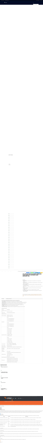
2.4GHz (27, 295)
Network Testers (10, 84)
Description (3, 298)
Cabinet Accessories (11, 58)
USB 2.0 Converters (11, 156)
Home (1, 271)
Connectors (10, 80)
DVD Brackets (10, 10)
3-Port (9, 171)
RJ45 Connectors (10, 69)
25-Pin (9, 211)
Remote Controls (10, 46)
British (9, 136)
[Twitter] (30, 272)
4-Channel (10, 114)
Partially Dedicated (10, 134)
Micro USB (10, 30)
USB (9, 64)
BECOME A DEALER (19, 396)
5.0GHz (29, 295)
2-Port (9, 170)
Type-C (9, 31)
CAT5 (9, 61)
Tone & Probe (10, 85)
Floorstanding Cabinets (11, 56)
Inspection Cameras (11, 48)
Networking (3, 271)
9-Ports (9, 200)
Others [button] (1, 437)
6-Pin (9, 207)
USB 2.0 (9, 167)
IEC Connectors (10, 149)
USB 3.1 (9, 178)
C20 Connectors (10, 148)
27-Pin (9, 212)
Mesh (9, 92)
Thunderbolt (10, 169)
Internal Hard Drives (11, 186)
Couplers (9, 79)
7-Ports (9, 198)
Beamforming (31, 295)
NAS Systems (10, 97)
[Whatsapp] (32, 272)
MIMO (39, 295)
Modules (9, 20)
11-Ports (9, 201)
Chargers (9, 122)
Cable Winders (10, 77)
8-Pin (9, 208)
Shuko (9, 151)
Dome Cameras (10, 106)
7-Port (9, 174)
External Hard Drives (11, 185)
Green (37, 295)
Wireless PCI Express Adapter (14, 271)
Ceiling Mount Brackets (11, 8)
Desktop (35, 295)
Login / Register (37, 0)
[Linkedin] (37, 272)
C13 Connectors (10, 146)
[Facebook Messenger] (39, 272)
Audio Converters (10, 24)
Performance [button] (1, 429)
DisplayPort (10, 35)
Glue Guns (10, 87)
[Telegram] (34, 272)
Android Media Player (11, 40)
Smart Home (10, 93)
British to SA (10, 150)
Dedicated (10, 133)
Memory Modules (10, 187)
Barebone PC (10, 96)
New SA (9, 140)
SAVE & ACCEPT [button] (1, 440)
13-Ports (9, 202)
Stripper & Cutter (10, 83)
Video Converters (10, 23)
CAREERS (32, 396)
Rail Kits (9, 118)
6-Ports (9, 197)
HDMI (9, 34)
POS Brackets (10, 11)
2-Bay (9, 189)
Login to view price (26, 278)
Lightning (9, 32)
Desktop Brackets (10, 5)
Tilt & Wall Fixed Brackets (11, 6)
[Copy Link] (41, 272)
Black (33, 295)
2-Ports (9, 195)
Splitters (9, 72)
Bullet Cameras (10, 105)
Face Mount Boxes (11, 19)
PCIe (40, 295)
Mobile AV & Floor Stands (11, 9)
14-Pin (9, 210)
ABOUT (15, 396)
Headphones (10, 28)
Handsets (10, 101)
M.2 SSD (9, 181)
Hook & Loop (10, 75)
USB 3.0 (9, 177)
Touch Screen (10, 42)
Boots (9, 71)
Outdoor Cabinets (10, 57)
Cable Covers (10, 76)
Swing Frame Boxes (11, 55)
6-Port (9, 173)
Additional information (9, 298)
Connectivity (6, 271)
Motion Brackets (10, 7)
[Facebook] (27, 272)
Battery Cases (10, 125)
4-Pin (9, 206)
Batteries (10, 124)
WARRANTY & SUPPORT (24, 396)
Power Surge (10, 141)
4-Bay (9, 190)
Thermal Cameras (10, 107)
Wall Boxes (10, 54)
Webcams (10, 47)
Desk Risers (10, 14)
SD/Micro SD (10, 159)
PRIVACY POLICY (29, 396)
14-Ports (9, 203)
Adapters (9, 271)
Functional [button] (1, 427)
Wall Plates (10, 18)
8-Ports (9, 199)
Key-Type (9, 161)
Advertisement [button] (1, 434)
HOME (13, 396)
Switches (9, 91)
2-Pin (9, 205)
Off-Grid (9, 128)
